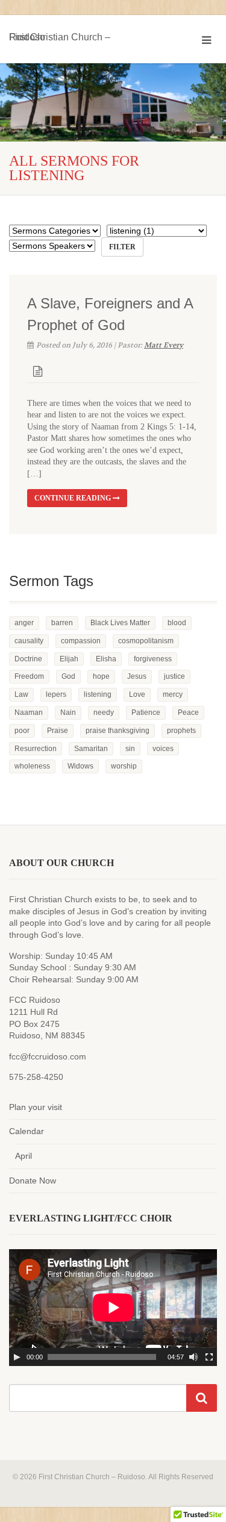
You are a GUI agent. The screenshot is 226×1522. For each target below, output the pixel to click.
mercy (173, 694)
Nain (68, 712)
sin (130, 748)
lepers (56, 694)
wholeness (32, 766)
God (68, 676)
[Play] (17, 1357)
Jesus (136, 676)
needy (103, 712)
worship (124, 766)
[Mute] (193, 1357)
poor (22, 730)
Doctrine (28, 659)
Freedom (29, 676)
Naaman (28, 712)
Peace (188, 712)
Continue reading (73, 498)
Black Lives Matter (120, 623)
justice (174, 676)
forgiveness (153, 659)
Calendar (26, 1131)
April (23, 1156)
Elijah (69, 659)
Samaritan (91, 748)
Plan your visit (35, 1107)
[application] (113, 1307)
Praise (57, 730)
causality (28, 641)
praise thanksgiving (117, 730)
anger (24, 623)
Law (21, 694)
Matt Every (163, 345)
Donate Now (32, 1180)
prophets (181, 730)
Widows (80, 766)
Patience (145, 712)
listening (97, 694)
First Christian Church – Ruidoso (59, 34)
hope (101, 676)
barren (62, 623)
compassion (81, 641)
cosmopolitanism (146, 641)
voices (163, 748)
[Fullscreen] (209, 1357)
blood (177, 623)
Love (137, 694)
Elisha (106, 659)
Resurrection (35, 748)
